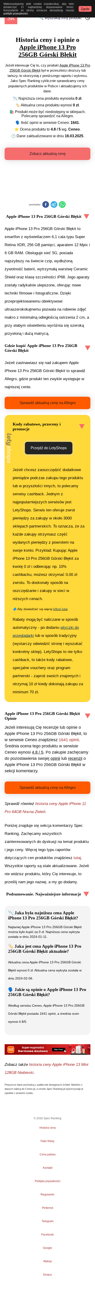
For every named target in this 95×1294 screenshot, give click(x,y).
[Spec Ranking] (11, 18)
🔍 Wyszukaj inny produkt (60, 18)
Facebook (47, 1234)
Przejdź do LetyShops (49, 448)
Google (47, 1248)
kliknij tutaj (60, 609)
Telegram (47, 1221)
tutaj (77, 858)
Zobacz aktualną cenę (48, 154)
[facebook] (45, 205)
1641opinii (69, 739)
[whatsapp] (62, 205)
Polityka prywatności (47, 1181)
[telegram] (53, 205)
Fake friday (47, 1141)
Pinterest (47, 1207)
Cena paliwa (48, 1154)
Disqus (47, 1274)
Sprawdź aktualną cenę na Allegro (48, 403)
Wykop (47, 1261)
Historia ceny (47, 1127)
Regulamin (47, 1194)
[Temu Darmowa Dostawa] (47, 1049)
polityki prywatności (15, 13)
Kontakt (47, 1167)
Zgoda (85, 9)
